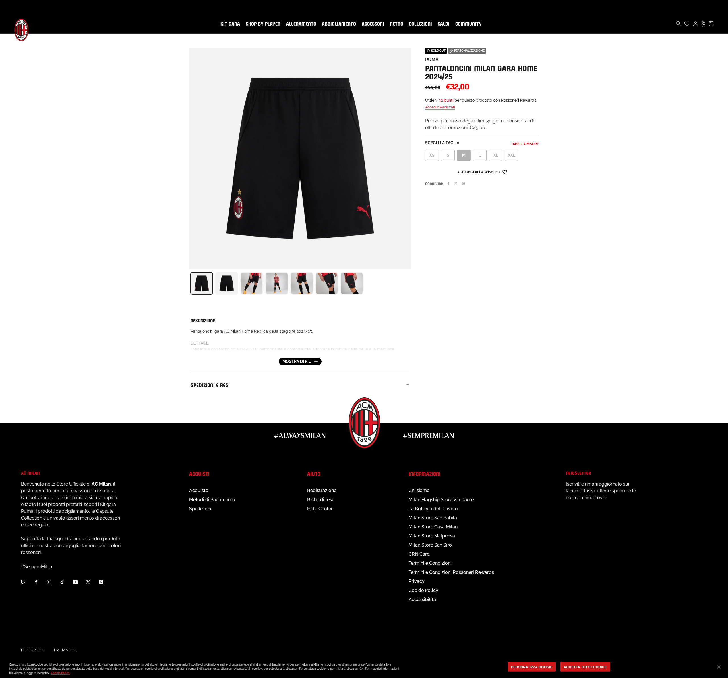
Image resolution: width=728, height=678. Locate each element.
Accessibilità (422, 599)
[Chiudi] (719, 667)
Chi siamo (419, 490)
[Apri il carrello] (711, 23)
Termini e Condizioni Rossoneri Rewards (451, 572)
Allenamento (300, 24)
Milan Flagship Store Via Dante (441, 499)
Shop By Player (263, 24)
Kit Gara (229, 24)
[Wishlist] (687, 23)
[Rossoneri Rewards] (703, 23)
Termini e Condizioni (430, 563)
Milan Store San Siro (430, 545)
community (467, 24)
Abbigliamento (338, 24)
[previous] (189, 283)
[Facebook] (448, 183)
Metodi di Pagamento (212, 499)
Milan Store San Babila (433, 517)
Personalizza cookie (531, 666)
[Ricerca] (678, 23)
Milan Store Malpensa (432, 536)
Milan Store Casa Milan (433, 527)
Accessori (371, 24)
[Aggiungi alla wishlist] (504, 171)
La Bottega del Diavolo (433, 508)
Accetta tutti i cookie (585, 666)
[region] (364, 667)
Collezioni (419, 24)
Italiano (62, 650)
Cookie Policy (423, 590)
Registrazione (321, 490)
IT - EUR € (30, 650)
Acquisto (198, 490)
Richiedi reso (321, 499)
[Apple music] (101, 581)
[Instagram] (49, 581)
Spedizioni (200, 508)
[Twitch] (23, 581)
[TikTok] (62, 581)
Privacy (417, 581)
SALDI (442, 24)
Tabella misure (525, 144)
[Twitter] (456, 183)
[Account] (695, 23)
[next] (410, 283)
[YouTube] (75, 581)
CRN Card (419, 554)
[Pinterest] (463, 183)
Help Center (320, 508)
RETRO (395, 24)
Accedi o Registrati (440, 107)
